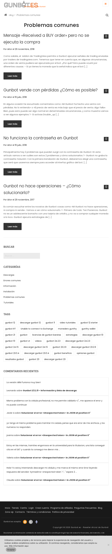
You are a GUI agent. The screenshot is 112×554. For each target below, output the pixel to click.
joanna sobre (56, 429)
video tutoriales (68, 322)
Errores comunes (12, 280)
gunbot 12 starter (89, 322)
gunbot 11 (50, 322)
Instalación (9, 291)
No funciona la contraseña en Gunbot (41, 138)
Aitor (9, 49)
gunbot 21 (10, 334)
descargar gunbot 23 (54, 359)
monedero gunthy (67, 328)
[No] (108, 544)
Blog (11, 15)
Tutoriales (9, 302)
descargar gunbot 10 (92, 334)
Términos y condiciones (38, 512)
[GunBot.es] (14, 4)
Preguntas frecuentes (85, 507)
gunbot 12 (10, 322)
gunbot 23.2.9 (59, 347)
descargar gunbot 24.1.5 (35, 347)
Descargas (9, 275)
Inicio (7, 507)
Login (31, 507)
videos (38, 340)
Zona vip (9, 512)
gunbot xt (25, 340)
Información (10, 286)
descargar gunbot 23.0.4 (36, 353)
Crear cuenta (42, 507)
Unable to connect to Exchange (37, 328)
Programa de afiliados (61, 507)
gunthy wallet (89, 328)
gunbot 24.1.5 (12, 347)
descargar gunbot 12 (30, 322)
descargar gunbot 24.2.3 (77, 340)
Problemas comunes (14, 297)
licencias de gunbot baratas (46, 334)
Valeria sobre (56, 451)
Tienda (15, 507)
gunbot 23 (34, 359)
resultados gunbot (14, 359)
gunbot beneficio (63, 353)
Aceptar (11, 549)
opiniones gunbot (85, 353)
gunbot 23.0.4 (12, 353)
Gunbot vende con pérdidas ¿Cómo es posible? (51, 90)
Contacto (20, 512)
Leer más (12, 76)
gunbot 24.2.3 (53, 340)
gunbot (23, 334)
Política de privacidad (63, 512)
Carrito (23, 507)
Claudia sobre (52, 473)
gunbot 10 (10, 340)
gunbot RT (10, 328)
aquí (26, 546)
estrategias (71, 334)
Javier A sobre (54, 406)
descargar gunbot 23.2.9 (83, 347)
